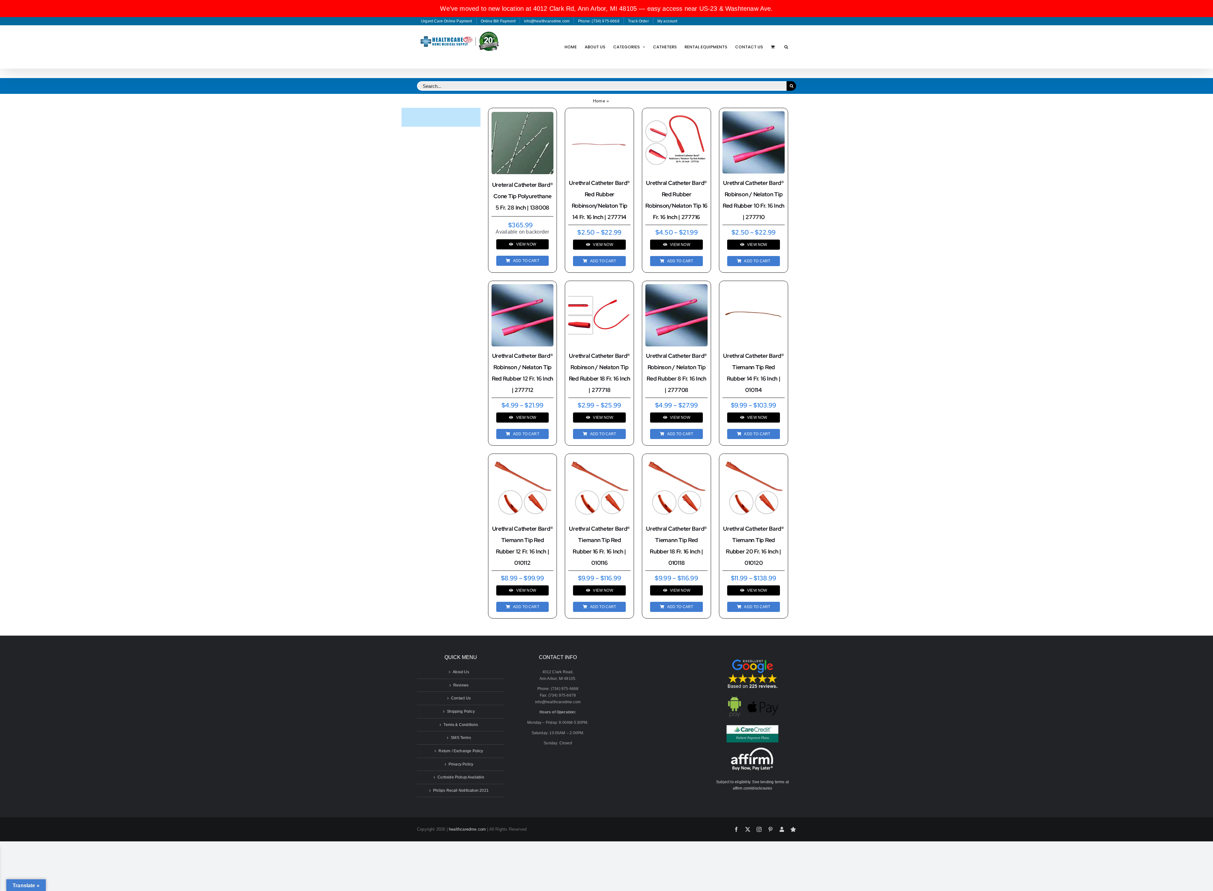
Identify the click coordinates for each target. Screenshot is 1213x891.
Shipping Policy (461, 711)
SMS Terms (461, 737)
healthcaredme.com (467, 829)
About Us (461, 672)
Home (599, 100)
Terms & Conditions (461, 725)
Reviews (460, 685)
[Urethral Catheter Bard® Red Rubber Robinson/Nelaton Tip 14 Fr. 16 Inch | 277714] (599, 114)
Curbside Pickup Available (461, 777)
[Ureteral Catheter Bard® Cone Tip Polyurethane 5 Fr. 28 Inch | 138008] (523, 115)
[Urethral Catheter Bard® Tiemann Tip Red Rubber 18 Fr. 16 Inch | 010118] (676, 460)
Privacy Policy (461, 764)
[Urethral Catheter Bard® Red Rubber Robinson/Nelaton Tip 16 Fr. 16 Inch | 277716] (676, 114)
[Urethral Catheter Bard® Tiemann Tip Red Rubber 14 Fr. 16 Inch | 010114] (753, 287)
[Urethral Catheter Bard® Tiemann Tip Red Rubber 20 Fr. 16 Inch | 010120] (753, 460)
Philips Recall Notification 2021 (461, 790)
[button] (786, 46)
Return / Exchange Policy (460, 751)
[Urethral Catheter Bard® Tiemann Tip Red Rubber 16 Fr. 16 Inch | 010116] (599, 460)
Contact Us (461, 698)
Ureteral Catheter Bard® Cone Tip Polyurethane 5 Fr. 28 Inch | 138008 (522, 196)
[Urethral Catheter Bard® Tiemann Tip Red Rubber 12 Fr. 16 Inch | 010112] (523, 460)
